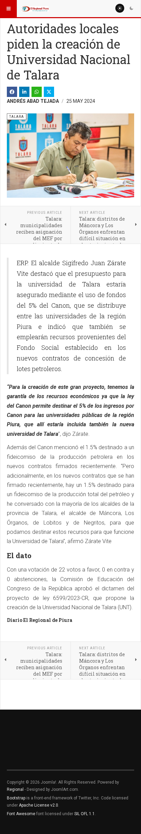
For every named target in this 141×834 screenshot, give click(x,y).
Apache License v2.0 (38, 805)
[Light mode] (119, 8)
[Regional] (35, 8)
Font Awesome (21, 813)
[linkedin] (24, 92)
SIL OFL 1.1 (84, 813)
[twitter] (49, 92)
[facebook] (12, 92)
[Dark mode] (131, 8)
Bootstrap (16, 798)
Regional (15, 789)
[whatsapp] (36, 92)
